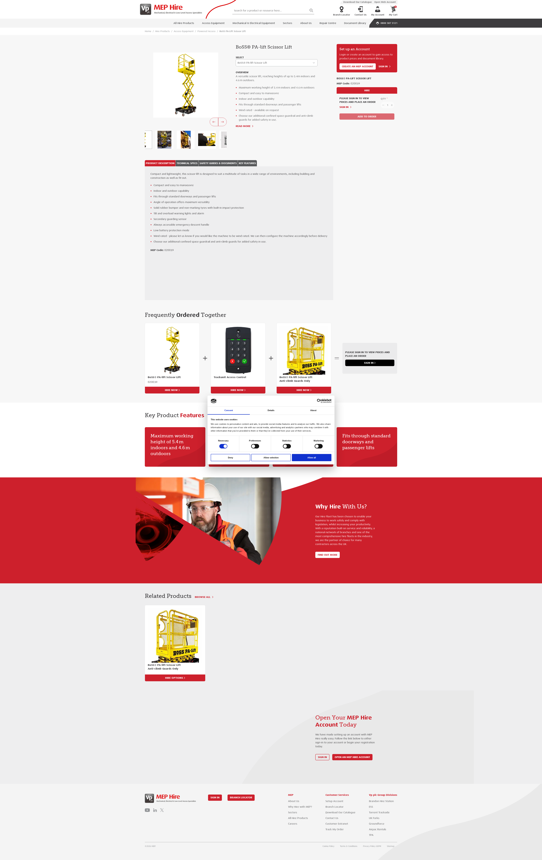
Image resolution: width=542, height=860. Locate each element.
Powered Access (206, 31)
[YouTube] (147, 810)
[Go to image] (164, 140)
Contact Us (361, 15)
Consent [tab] (228, 410)
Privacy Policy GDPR (372, 846)
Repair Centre (328, 23)
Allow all (311, 457)
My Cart (393, 11)
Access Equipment (213, 23)
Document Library (355, 23)
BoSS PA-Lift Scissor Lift (232, 31)
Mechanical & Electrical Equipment (253, 23)
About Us (306, 23)
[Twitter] (162, 810)
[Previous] (214, 122)
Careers (292, 823)
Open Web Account (385, 2)
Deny (230, 457)
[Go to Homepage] (170, 9)
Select (240, 57)
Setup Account (334, 801)
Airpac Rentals (377, 829)
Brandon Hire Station (381, 801)
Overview (242, 72)
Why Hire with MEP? (300, 806)
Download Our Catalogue (357, 2)
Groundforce (376, 823)
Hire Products (162, 31)
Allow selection (271, 457)
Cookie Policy (328, 846)
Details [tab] (271, 410)
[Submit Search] (311, 10)
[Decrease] (383, 105)
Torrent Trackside (379, 812)
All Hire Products (183, 23)
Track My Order (334, 829)
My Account (377, 15)
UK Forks (374, 818)
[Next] (222, 122)
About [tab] (313, 410)
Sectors (287, 23)
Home (148, 31)
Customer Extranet (336, 823)
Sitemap (390, 846)
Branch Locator (341, 15)
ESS (371, 806)
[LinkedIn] (155, 810)
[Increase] (392, 105)
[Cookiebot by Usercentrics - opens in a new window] (319, 401)
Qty (383, 98)
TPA (371, 835)
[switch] (255, 446)
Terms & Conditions (348, 846)
